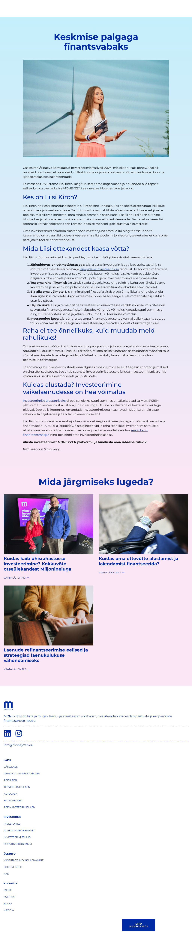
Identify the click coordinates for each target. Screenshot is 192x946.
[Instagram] (18, 733)
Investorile (12, 823)
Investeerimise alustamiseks (44, 400)
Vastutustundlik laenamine (24, 860)
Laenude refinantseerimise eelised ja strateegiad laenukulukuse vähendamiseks (46, 655)
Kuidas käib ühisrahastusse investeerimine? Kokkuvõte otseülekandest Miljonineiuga (37, 564)
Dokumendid (13, 866)
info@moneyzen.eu (18, 745)
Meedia (9, 910)
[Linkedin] (7, 733)
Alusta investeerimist (19, 830)
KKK (6, 873)
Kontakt (9, 896)
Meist (7, 889)
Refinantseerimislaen (19, 807)
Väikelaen (11, 766)
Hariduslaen (13, 800)
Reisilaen (10, 780)
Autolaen (11, 793)
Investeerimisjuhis (17, 837)
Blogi (8, 903)
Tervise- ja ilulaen (17, 786)
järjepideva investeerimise (99, 269)
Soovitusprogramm (18, 843)
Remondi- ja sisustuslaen (22, 773)
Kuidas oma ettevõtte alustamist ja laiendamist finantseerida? (138, 561)
